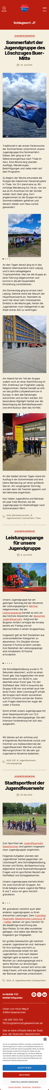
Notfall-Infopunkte (12, 997)
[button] (45, 1039)
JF (31, 515)
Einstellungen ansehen (24, 1082)
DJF (14, 760)
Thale (38, 518)
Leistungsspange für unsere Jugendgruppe (24, 543)
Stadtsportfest (39, 980)
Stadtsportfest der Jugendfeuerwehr (24, 785)
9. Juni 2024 (26, 555)
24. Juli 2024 (26, 65)
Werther (33, 606)
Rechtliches (26, 1087)
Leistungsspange (12, 612)
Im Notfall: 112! (10, 994)
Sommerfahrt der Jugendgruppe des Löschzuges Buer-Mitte (24, 50)
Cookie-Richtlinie (14, 1087)
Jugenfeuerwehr (13, 518)
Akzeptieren (24, 1068)
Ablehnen (24, 1075)
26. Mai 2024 (26, 795)
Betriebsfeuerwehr (20, 515)
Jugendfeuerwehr (24, 36)
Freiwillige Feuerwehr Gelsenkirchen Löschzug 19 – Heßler (24, 918)
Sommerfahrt (28, 518)
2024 (8, 515)
